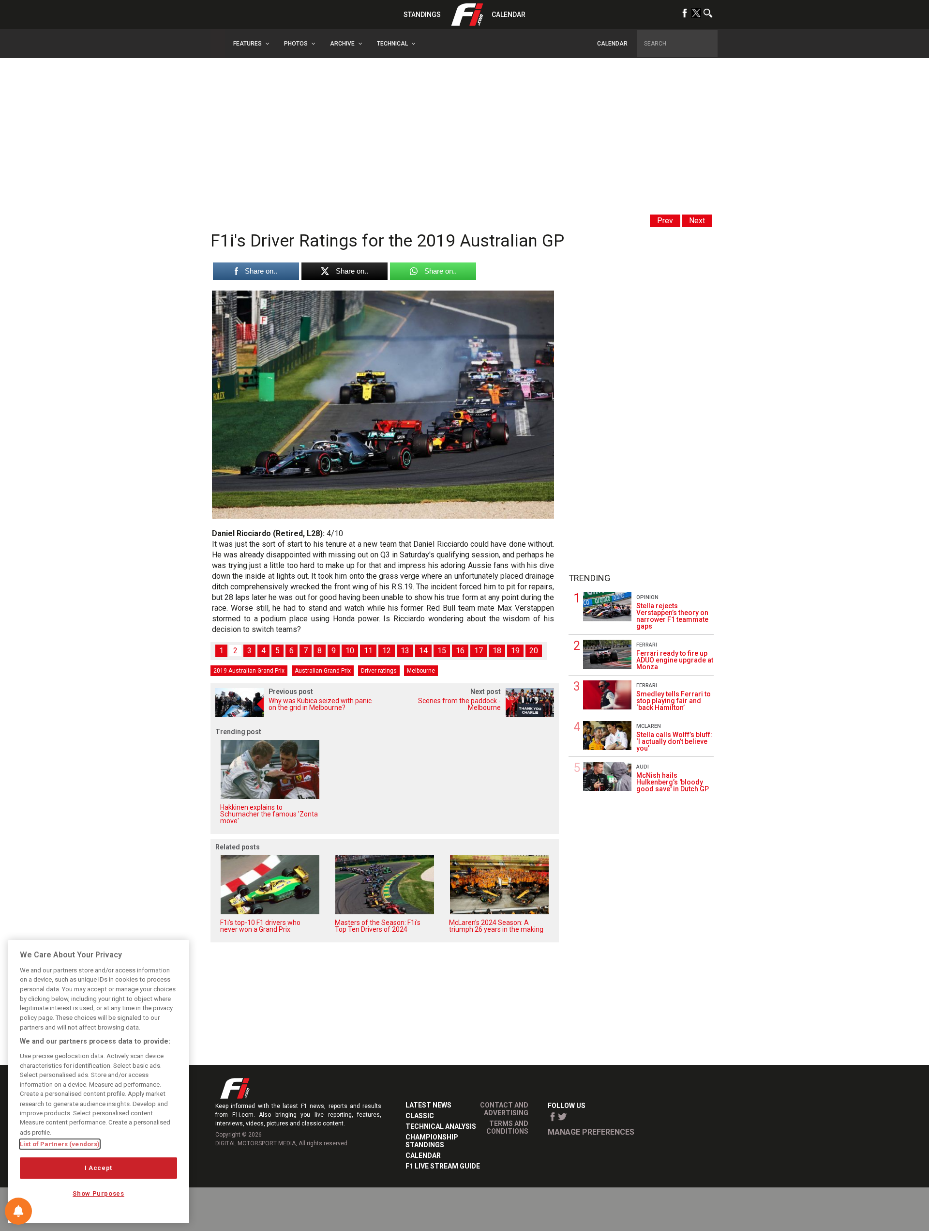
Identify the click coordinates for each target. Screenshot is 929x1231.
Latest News (428, 1105)
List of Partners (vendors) (60, 1144)
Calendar (508, 14)
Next (697, 220)
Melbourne (421, 670)
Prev (665, 220)
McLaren (648, 726)
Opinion (647, 597)
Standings (422, 14)
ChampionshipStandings (431, 1141)
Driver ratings (379, 670)
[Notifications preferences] (18, 1211)
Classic (419, 1116)
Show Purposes (98, 1193)
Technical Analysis (440, 1126)
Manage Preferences (591, 1132)
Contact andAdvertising (504, 1109)
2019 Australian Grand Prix (249, 670)
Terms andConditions (507, 1127)
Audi (642, 767)
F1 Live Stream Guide (442, 1166)
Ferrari (646, 645)
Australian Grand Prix (323, 670)
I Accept (98, 1167)
